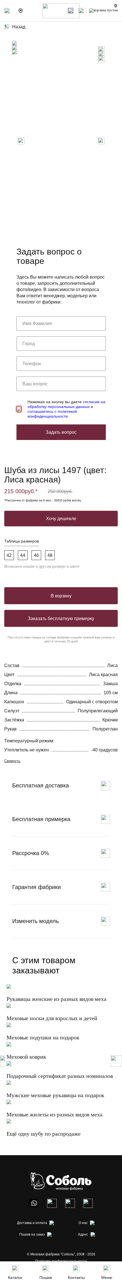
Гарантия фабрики (36, 887)
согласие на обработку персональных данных (66, 404)
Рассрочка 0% (30, 853)
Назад (18, 26)
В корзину (61, 595)
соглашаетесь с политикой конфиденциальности (52, 413)
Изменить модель (35, 921)
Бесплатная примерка (41, 819)
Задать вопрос (61, 432)
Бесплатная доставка (40, 785)
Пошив (45, 1277)
